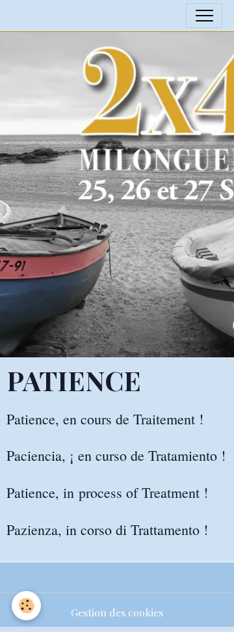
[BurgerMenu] (204, 15)
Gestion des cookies (117, 612)
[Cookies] (26, 605)
